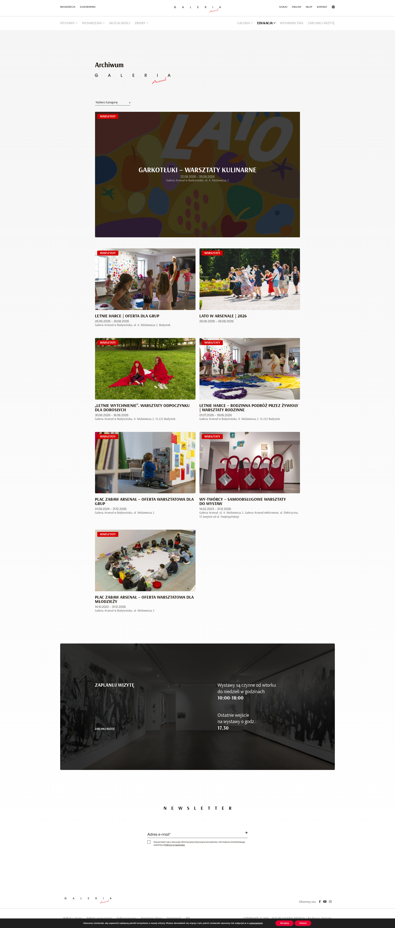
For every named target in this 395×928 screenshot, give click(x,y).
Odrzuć (303, 923)
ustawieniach (256, 923)
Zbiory (140, 23)
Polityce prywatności (174, 844)
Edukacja (265, 23)
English (296, 7)
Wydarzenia (92, 23)
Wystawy (67, 23)
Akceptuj (284, 923)
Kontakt (322, 7)
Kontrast (333, 6)
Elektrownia (88, 7)
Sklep (309, 7)
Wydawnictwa (291, 23)
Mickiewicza (67, 7)
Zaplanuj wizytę (321, 23)
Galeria (243, 23)
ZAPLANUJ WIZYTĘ (105, 729)
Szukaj (283, 7)
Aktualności (119, 23)
